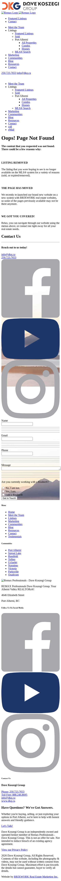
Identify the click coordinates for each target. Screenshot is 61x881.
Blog (10, 61)
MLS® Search (22, 51)
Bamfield (13, 556)
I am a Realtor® (14, 494)
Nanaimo (13, 565)
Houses (26, 48)
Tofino (11, 559)
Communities (15, 58)
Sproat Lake (14, 553)
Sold (17, 36)
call (10, 126)
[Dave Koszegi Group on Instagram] (30, 417)
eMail (11, 129)
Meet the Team (16, 27)
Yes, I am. (10, 491)
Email (4, 435)
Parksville (13, 571)
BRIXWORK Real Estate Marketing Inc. (36, 876)
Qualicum (13, 574)
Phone (4, 450)
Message (6, 465)
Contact (12, 21)
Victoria (12, 568)
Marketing (13, 54)
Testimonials (15, 536)
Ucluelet (12, 562)
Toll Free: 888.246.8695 (14, 794)
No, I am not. (12, 488)
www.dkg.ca (8, 800)
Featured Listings (17, 18)
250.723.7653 (8, 73)
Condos (26, 45)
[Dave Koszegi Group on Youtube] (30, 358)
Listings (12, 518)
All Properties (29, 42)
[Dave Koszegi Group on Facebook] (30, 316)
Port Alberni (14, 550)
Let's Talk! (7, 825)
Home (11, 512)
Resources (13, 64)
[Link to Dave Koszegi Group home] (30, 11)
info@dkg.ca (24, 73)
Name (4, 420)
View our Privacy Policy (14, 849)
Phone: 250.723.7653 (12, 791)
